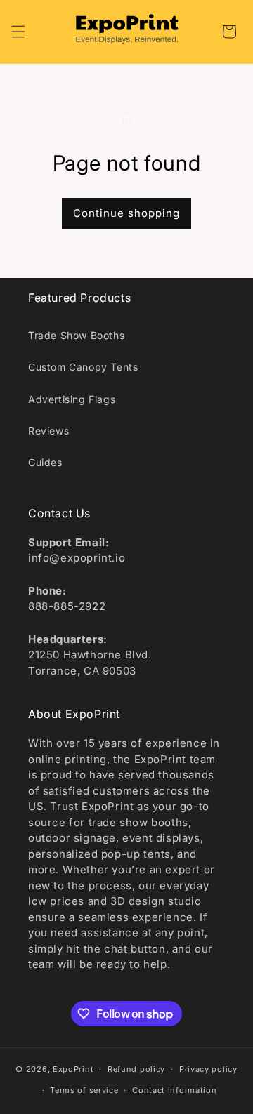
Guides (45, 462)
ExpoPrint (73, 1069)
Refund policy (136, 1069)
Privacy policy (208, 1069)
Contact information (174, 1090)
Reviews (48, 431)
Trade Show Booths (76, 335)
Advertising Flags (71, 399)
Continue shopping (126, 213)
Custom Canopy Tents (83, 367)
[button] (18, 31)
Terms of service (84, 1090)
